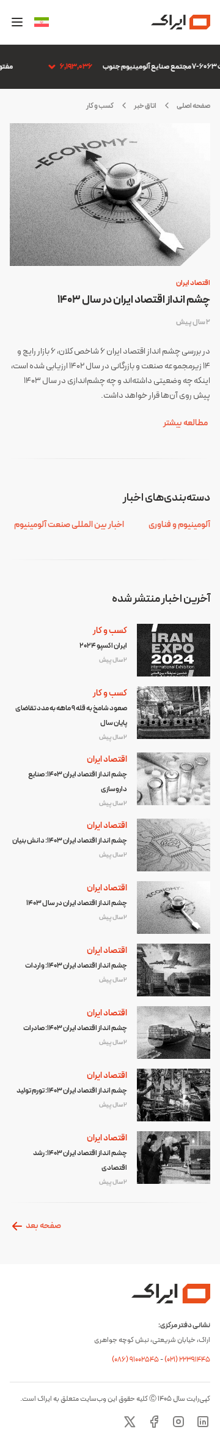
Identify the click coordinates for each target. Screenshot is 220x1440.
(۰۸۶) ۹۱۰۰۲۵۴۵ (136, 1359)
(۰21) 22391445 (187, 1359)
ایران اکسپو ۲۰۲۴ (103, 645)
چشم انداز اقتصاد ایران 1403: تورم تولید (71, 1090)
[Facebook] (154, 1421)
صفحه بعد (42, 1225)
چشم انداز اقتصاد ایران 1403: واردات (76, 965)
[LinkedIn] (203, 1421)
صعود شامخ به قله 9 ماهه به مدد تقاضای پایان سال (71, 716)
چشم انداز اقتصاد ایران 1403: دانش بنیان (69, 840)
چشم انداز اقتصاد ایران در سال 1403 (133, 300)
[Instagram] (178, 1421)
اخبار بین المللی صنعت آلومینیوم (69, 524)
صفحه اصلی (193, 106)
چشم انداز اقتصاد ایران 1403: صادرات (75, 1028)
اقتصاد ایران (193, 283)
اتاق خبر (145, 106)
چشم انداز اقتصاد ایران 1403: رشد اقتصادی (80, 1160)
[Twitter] (129, 1421)
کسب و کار (110, 630)
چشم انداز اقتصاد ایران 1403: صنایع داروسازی (77, 782)
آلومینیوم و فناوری (179, 524)
